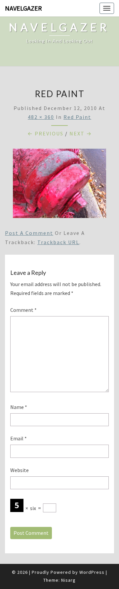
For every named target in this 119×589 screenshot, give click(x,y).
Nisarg (68, 580)
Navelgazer (23, 8)
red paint (77, 117)
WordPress (91, 572)
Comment (23, 310)
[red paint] (59, 185)
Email (18, 438)
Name (18, 407)
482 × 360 (41, 117)
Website (19, 470)
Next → (80, 133)
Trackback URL (58, 242)
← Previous (45, 133)
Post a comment (29, 233)
